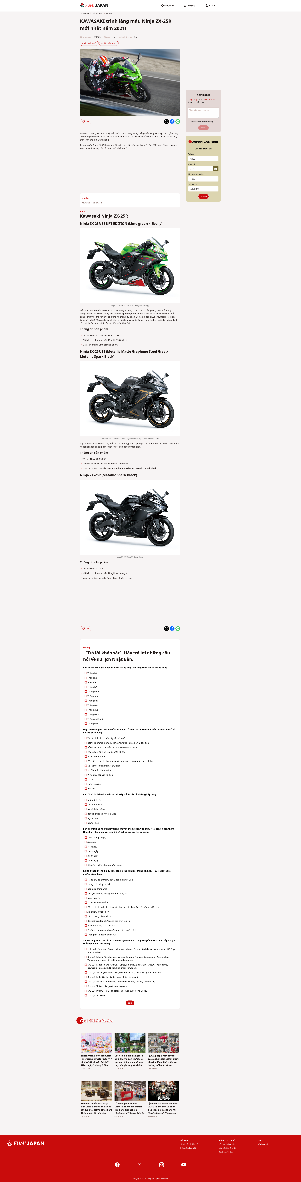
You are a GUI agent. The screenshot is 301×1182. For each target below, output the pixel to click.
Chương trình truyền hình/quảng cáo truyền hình (111, 930)
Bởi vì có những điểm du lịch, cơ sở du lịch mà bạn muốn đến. (118, 743)
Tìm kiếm (203, 196)
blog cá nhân (93, 898)
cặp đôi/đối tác (94, 804)
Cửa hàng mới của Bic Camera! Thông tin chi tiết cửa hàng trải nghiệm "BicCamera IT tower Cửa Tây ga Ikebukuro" (130, 1108)
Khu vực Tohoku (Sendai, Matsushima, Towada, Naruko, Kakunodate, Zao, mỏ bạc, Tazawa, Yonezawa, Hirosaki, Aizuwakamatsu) (128, 959)
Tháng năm (93, 691)
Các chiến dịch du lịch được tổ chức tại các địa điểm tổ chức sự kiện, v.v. (123, 907)
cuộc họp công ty (96, 784)
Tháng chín (93, 710)
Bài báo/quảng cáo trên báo (101, 925)
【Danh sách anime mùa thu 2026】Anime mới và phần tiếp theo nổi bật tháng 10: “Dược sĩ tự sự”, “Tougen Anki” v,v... (163, 1108)
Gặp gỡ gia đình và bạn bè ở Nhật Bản (106, 752)
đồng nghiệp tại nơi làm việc (101, 813)
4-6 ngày (91, 842)
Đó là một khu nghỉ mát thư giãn (103, 765)
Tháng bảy (92, 700)
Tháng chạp (93, 723)
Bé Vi (113, 37)
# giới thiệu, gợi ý (109, 43)
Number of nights (196, 174)
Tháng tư (92, 687)
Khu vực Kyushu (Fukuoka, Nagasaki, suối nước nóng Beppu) (117, 991)
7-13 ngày (92, 846)
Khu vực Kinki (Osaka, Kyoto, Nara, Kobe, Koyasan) (112, 977)
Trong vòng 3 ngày (96, 837)
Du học (91, 779)
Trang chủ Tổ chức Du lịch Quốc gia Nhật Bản (110, 879)
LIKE (87, 121)
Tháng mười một (95, 719)
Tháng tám (92, 705)
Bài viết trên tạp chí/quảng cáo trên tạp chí (108, 921)
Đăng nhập (193, 99)
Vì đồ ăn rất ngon (96, 756)
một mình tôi (94, 800)
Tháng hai (92, 678)
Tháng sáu (92, 696)
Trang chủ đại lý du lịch (99, 884)
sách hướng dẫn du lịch (99, 916)
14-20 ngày (92, 851)
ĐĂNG (203, 128)
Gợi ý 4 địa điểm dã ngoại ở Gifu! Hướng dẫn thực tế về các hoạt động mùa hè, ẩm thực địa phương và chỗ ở (129, 1060)
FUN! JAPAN (84, 13)
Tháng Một (92, 673)
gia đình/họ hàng (96, 809)
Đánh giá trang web (97, 889)
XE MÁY (109, 13)
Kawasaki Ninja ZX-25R (92, 202)
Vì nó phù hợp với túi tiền (100, 775)
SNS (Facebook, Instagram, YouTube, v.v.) (107, 893)
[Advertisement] (104, 176)
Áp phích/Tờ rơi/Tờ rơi (98, 912)
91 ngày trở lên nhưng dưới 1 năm (104, 865)
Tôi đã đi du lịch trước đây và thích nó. (106, 738)
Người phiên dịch (125, 37)
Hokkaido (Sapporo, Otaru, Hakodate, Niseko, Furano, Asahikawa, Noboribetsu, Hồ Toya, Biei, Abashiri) (131, 951)
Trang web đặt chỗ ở (97, 902)
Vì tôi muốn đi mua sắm (99, 770)
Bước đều (92, 682)
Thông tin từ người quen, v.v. (101, 934)
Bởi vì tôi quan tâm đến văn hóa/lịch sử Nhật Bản (112, 747)
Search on (192, 184)
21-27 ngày (92, 856)
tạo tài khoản (209, 99)
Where (191, 154)
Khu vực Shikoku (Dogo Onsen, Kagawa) (107, 986)
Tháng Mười (93, 714)
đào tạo (91, 788)
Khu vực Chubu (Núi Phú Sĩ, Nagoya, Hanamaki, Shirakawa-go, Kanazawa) (123, 972)
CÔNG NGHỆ (97, 13)
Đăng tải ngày (85, 37)
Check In (192, 164)
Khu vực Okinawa (96, 995)
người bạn (92, 818)
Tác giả (107, 37)
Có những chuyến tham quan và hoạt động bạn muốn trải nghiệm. (120, 761)
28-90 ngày (92, 860)
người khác (93, 823)
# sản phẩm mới (89, 43)
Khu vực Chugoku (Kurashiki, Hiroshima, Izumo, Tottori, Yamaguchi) (121, 981)
